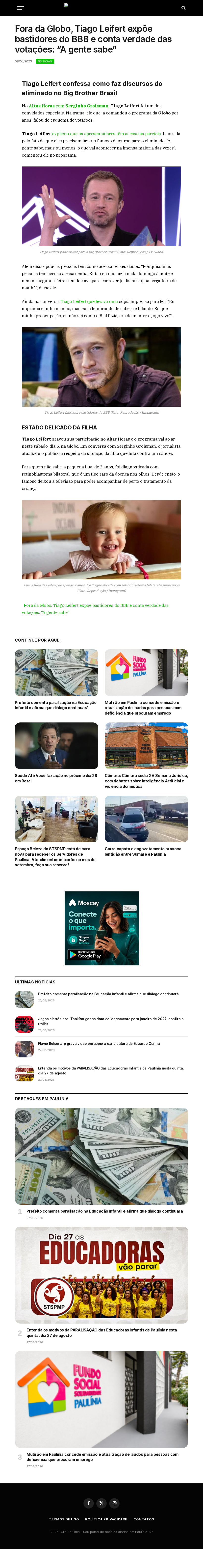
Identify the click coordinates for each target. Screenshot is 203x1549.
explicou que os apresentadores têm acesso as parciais (106, 133)
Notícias (45, 61)
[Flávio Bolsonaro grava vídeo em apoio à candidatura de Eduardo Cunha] (24, 1049)
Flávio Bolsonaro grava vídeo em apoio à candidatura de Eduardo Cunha (99, 1043)
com (68, 106)
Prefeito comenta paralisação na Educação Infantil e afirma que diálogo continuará (56, 705)
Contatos (143, 1519)
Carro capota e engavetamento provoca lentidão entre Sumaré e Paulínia (143, 851)
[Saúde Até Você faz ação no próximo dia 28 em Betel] (56, 745)
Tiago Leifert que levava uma (89, 301)
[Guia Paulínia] (101, 8)
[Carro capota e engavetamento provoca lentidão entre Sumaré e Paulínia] (146, 819)
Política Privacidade (106, 1519)
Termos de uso (64, 1519)
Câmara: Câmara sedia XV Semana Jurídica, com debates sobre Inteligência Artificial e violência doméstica (146, 781)
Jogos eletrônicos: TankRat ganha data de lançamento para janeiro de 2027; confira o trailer (111, 1021)
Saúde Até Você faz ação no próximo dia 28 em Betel (56, 778)
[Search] (183, 8)
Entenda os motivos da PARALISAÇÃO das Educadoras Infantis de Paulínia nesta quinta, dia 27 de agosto (111, 1070)
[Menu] (20, 8)
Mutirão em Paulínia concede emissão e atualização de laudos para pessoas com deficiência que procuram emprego (143, 708)
